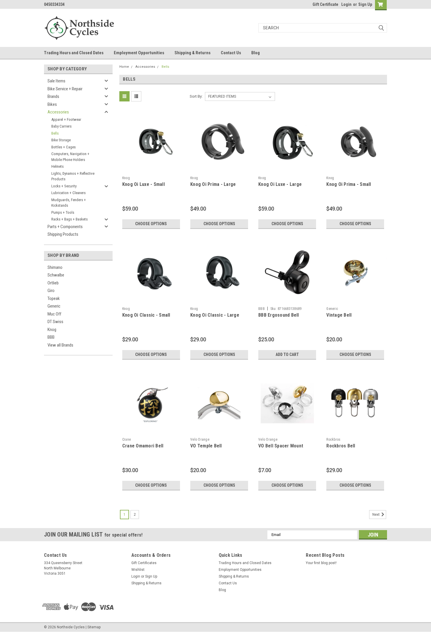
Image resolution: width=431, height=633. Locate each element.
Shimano (54, 267)
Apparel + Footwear (66, 119)
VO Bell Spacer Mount (280, 446)
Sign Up (365, 4)
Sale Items (56, 81)
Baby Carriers (61, 126)
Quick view (151, 169)
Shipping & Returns (192, 52)
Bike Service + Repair (64, 88)
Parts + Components (65, 226)
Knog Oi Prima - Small (348, 184)
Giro (51, 290)
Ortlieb (53, 283)
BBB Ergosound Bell (278, 315)
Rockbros (333, 439)
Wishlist (138, 570)
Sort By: (196, 96)
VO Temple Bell (206, 446)
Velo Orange (199, 439)
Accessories (58, 112)
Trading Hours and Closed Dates (73, 52)
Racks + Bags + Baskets (69, 219)
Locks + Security (64, 186)
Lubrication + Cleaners (68, 193)
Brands (53, 96)
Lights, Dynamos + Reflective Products (72, 176)
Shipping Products (62, 234)
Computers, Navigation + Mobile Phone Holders (70, 157)
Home (124, 67)
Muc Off (54, 314)
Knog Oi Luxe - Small (143, 184)
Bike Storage (61, 140)
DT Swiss (55, 321)
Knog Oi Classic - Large (214, 315)
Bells (55, 133)
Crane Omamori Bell (143, 446)
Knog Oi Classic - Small (146, 315)
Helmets (57, 166)
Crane (126, 439)
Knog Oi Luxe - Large (280, 184)
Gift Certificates (144, 563)
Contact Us (231, 52)
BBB (51, 337)
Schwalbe (55, 275)
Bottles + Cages (63, 147)
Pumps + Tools (62, 212)
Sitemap (94, 627)
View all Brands (60, 345)
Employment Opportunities (139, 52)
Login (346, 4)
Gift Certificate (325, 4)
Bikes (52, 104)
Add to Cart (287, 354)
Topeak (53, 298)
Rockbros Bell (340, 446)
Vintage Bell (339, 315)
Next (376, 514)
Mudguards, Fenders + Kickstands (68, 203)
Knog (51, 329)
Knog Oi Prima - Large (213, 184)
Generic (53, 306)
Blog (255, 52)
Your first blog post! (321, 563)
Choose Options (151, 223)
